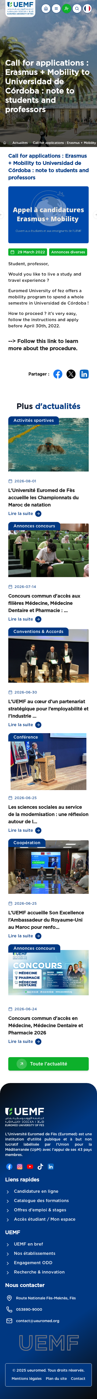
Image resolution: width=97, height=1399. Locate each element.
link (52, 341)
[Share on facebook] (57, 374)
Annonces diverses (68, 252)
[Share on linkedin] (84, 374)
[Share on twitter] (71, 374)
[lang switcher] (56, 8)
